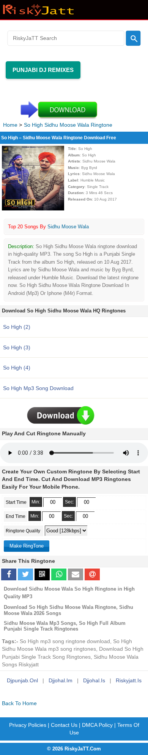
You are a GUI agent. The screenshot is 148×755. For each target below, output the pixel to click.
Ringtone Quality (23, 531)
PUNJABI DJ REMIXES (43, 70)
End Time (15, 516)
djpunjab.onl (22, 680)
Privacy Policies (27, 725)
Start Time (16, 502)
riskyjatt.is (129, 680)
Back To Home (19, 703)
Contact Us (64, 725)
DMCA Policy (97, 725)
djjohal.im (60, 680)
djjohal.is (94, 680)
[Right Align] (133, 38)
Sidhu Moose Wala (68, 226)
